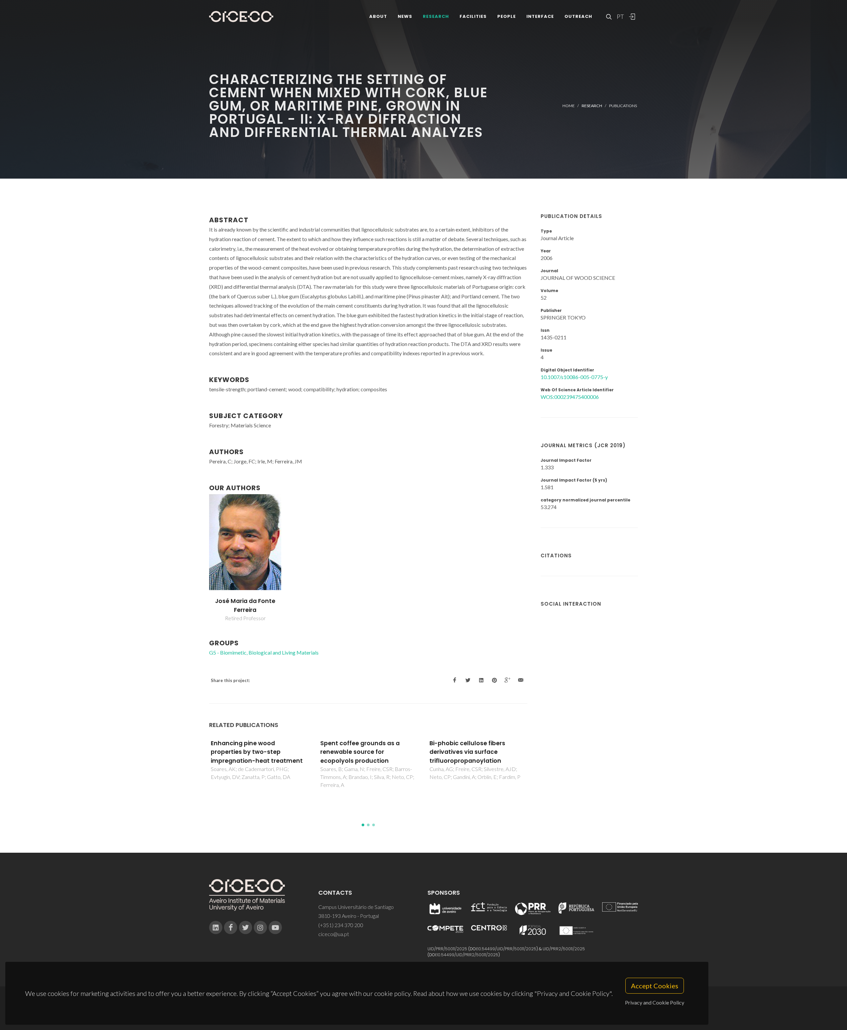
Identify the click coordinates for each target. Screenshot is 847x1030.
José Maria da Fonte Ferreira (245, 605)
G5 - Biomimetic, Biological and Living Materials (264, 652)
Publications (623, 105)
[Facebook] (230, 927)
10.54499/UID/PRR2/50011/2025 (467, 955)
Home (568, 105)
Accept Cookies (654, 986)
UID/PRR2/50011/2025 (564, 949)
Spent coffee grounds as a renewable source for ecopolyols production (360, 752)
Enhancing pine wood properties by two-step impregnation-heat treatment (257, 752)
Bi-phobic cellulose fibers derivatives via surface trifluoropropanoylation (467, 752)
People (506, 16)
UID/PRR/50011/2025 (447, 949)
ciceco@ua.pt (333, 934)
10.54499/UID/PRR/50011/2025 (506, 949)
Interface (540, 16)
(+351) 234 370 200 (340, 925)
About (378, 16)
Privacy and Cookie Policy (654, 1002)
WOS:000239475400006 (570, 397)
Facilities (473, 16)
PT (620, 16)
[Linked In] (215, 927)
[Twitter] (245, 927)
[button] (363, 825)
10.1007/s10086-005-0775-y (574, 377)
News (405, 16)
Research (436, 16)
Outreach (578, 16)
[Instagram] (260, 927)
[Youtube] (275, 927)
